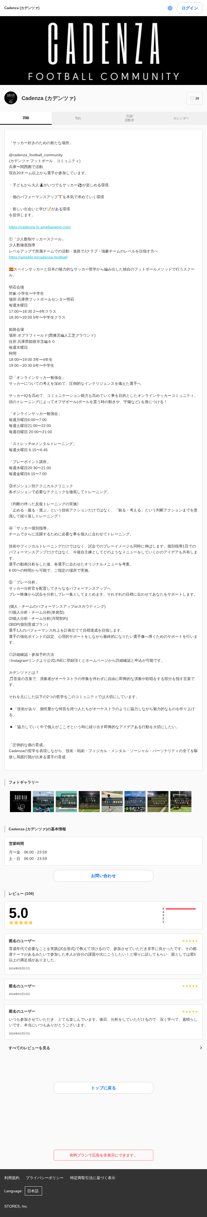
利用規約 (11, 1178)
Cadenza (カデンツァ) (21, 8)
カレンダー (181, 118)
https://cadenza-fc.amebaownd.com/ (40, 227)
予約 (78, 118)
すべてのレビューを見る (29, 1048)
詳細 (26, 118)
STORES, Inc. (16, 1206)
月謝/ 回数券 (129, 118)
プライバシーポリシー (45, 1178)
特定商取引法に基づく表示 (92, 1178)
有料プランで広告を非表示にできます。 (103, 1155)
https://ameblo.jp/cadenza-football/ (38, 257)
